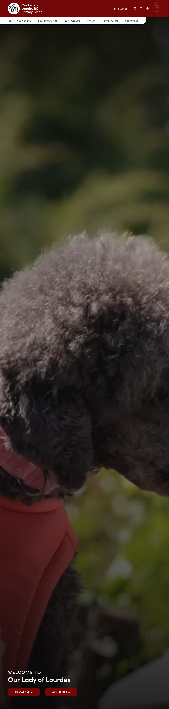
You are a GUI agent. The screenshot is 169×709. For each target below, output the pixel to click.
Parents (92, 20)
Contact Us (132, 20)
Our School (24, 20)
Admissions (59, 691)
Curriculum (111, 20)
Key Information (48, 20)
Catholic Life (72, 20)
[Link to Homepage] (28, 8)
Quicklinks (121, 9)
